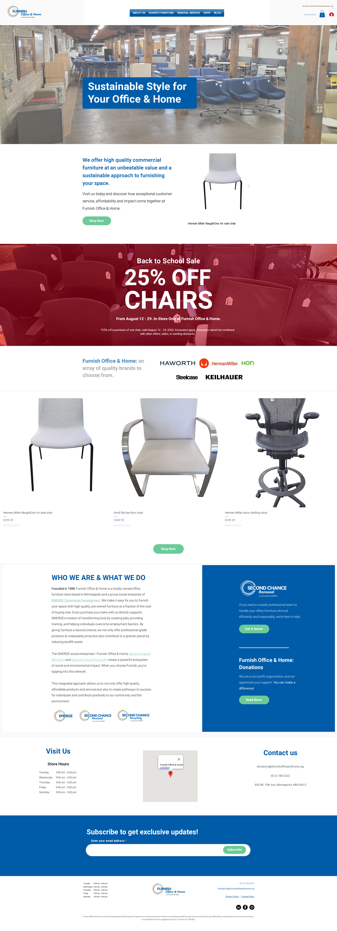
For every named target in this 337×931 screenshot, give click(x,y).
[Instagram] (251, 907)
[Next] (317, 84)
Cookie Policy (248, 896)
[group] (221, 192)
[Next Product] (249, 186)
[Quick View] (220, 186)
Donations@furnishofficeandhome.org (318, 6)
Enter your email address (107, 840)
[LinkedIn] (238, 907)
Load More (169, 535)
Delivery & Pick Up (11, 525)
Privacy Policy (232, 896)
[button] (139, 13)
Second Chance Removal (88, 659)
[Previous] (20, 84)
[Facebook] (245, 907)
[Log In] (330, 15)
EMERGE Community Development (76, 600)
